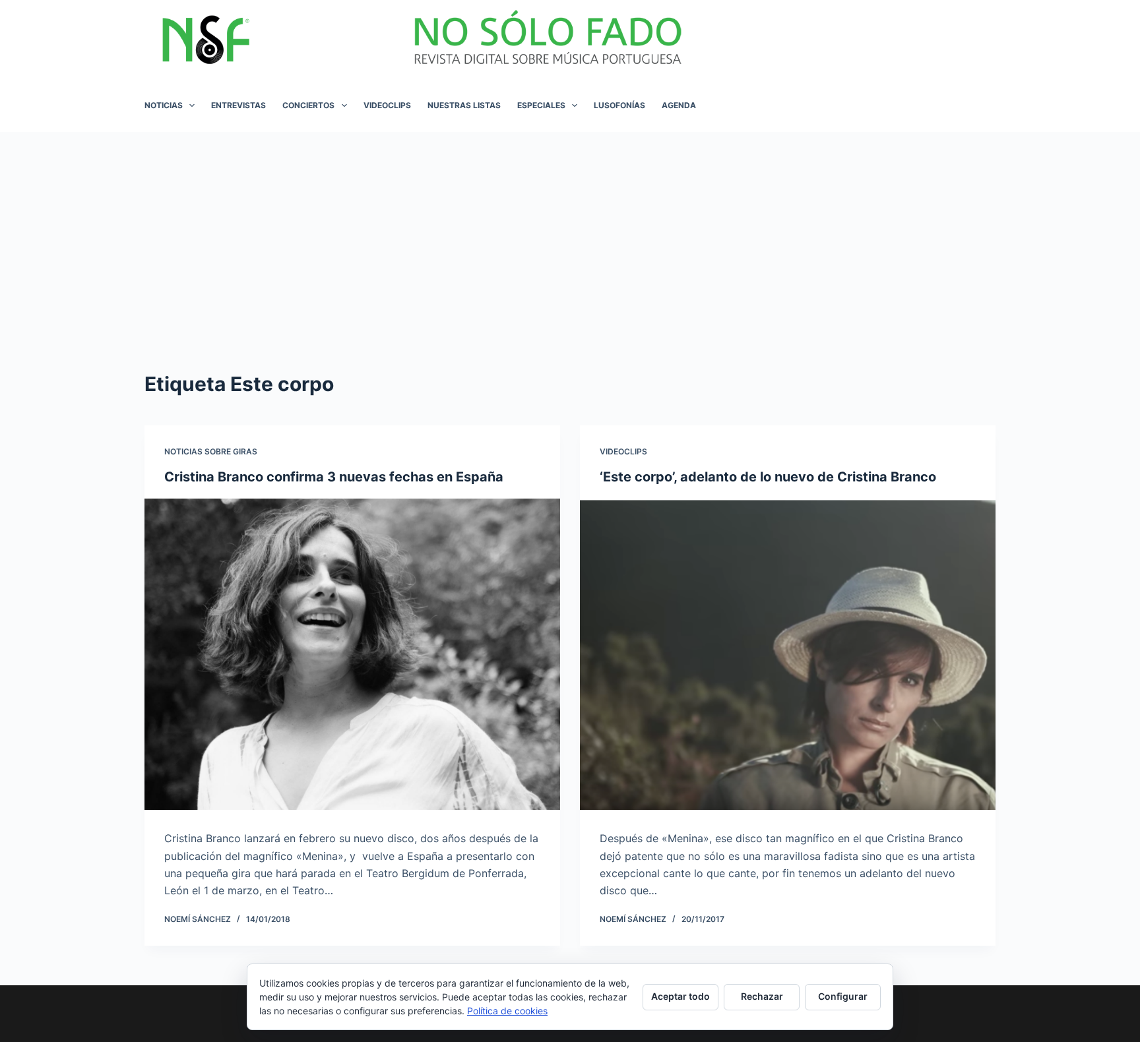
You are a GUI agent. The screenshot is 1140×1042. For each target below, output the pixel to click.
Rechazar (762, 996)
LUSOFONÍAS (619, 105)
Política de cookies (507, 1010)
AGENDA (679, 105)
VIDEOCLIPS (387, 105)
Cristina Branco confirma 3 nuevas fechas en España (333, 477)
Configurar (843, 996)
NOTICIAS (163, 105)
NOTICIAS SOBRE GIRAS (210, 451)
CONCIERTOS (308, 105)
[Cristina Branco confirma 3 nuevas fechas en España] (352, 655)
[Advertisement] (570, 230)
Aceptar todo (680, 996)
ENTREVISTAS (238, 105)
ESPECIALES (541, 105)
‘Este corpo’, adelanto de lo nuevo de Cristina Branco (768, 477)
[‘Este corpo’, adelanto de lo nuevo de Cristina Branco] (788, 655)
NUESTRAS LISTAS (464, 105)
